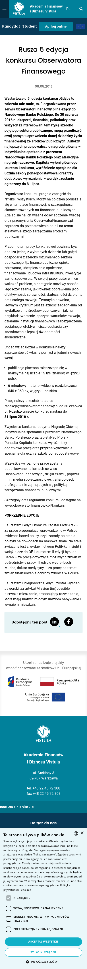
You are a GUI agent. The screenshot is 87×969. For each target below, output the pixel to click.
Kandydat (11, 26)
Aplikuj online (56, 26)
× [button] (82, 833)
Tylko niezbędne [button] (44, 952)
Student (29, 26)
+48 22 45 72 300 (46, 788)
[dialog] (43, 898)
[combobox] (76, 833)
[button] (43, 961)
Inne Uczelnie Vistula (17, 807)
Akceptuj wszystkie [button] (43, 941)
